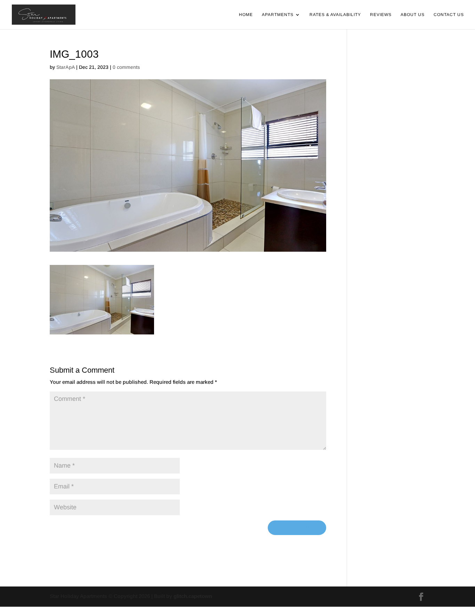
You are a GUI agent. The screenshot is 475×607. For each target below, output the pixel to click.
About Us (413, 14)
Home (246, 14)
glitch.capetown (193, 596)
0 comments (126, 67)
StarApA (65, 67)
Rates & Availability (335, 14)
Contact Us (449, 14)
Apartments (277, 14)
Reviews (381, 14)
